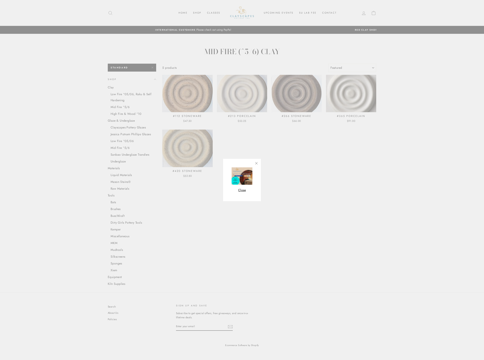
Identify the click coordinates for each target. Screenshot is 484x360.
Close (242, 190)
